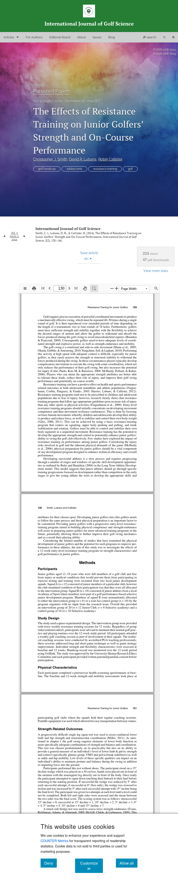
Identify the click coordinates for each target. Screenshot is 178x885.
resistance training (105, 169)
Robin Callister (110, 159)
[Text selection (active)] (94, 288)
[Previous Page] (49, 288)
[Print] (34, 288)
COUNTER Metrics (54, 840)
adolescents (74, 169)
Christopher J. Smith (50, 159)
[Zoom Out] (112, 288)
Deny (50, 863)
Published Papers (51, 91)
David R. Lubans (82, 159)
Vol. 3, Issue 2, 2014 (47, 101)
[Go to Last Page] (76, 288)
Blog (111, 37)
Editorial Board (59, 37)
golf (130, 169)
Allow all (128, 863)
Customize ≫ (91, 865)
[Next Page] (69, 288)
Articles (8, 37)
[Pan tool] (85, 288)
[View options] (25, 288)
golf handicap (47, 169)
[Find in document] (156, 288)
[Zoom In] (116, 288)
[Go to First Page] (43, 288)
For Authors (34, 37)
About (81, 37)
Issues (97, 37)
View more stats (155, 271)
